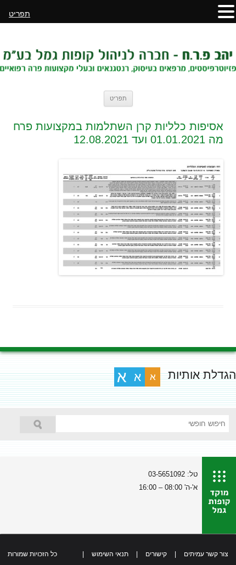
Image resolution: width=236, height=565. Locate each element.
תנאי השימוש (110, 554)
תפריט (118, 98)
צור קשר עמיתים (206, 554)
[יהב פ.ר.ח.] (118, 56)
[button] (226, 11)
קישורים (156, 554)
